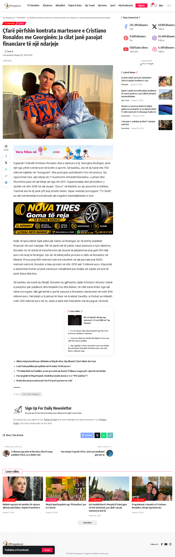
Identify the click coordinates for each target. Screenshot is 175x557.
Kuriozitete (125, 116)
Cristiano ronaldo (31, 394)
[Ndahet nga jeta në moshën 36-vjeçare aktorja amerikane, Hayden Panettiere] (23, 489)
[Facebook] (135, 26)
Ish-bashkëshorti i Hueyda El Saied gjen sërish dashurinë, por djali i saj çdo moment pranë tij (108, 507)
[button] (47, 550)
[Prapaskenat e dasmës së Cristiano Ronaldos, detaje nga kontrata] (152, 489)
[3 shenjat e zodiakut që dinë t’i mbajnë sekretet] (165, 125)
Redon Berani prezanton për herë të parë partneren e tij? (44, 380)
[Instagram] (170, 544)
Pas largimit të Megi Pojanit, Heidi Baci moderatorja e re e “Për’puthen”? (52, 375)
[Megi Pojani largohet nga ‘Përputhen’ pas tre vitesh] (66, 489)
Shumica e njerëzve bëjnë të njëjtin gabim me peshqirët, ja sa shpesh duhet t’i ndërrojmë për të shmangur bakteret (138, 109)
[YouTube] (166, 544)
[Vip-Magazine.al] (13, 5)
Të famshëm (9, 23)
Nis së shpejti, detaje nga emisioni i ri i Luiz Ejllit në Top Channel (97, 320)
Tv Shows (51, 500)
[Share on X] (6, 162)
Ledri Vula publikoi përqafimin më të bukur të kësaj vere (43, 366)
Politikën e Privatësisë (17, 550)
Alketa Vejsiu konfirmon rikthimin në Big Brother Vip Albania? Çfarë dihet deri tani (56, 361)
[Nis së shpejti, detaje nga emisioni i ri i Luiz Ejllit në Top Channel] (75, 320)
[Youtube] (135, 49)
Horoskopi (125, 128)
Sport (21, 23)
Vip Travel (125, 100)
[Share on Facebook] (6, 156)
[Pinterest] (135, 38)
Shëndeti (124, 84)
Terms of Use (50, 419)
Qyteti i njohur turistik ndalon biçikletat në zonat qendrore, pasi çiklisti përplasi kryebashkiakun (138, 94)
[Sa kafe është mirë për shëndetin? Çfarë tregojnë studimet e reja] (165, 81)
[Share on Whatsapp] (6, 169)
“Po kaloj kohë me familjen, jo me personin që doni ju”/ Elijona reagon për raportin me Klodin (61, 371)
